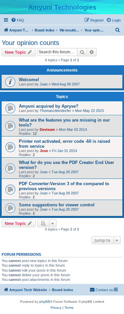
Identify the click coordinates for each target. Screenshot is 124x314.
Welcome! (29, 79)
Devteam (47, 129)
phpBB (44, 301)
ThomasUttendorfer (55, 111)
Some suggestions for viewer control (57, 204)
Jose (44, 151)
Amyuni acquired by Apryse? (48, 106)
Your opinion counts (30, 42)
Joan (44, 84)
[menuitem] (17, 20)
